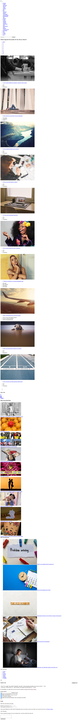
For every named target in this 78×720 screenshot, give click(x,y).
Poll (3, 31)
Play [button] (4, 10)
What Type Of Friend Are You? (6, 506)
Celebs (4, 4)
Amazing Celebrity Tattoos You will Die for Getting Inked (11, 536)
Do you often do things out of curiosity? (11, 148)
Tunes (4, 7)
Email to (2, 705)
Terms (4, 675)
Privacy (4, 674)
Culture (4, 20)
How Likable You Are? (4, 431)
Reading (4, 21)
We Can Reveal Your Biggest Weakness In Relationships (11, 491)
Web (4, 25)
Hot (3, 9)
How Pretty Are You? (4, 476)
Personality (5, 30)
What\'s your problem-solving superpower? (45, 564)
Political (4, 28)
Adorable (5, 11)
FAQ (4, 672)
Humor (4, 13)
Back (4, 41)
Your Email (2, 707)
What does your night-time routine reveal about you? (47, 667)
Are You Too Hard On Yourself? (6, 461)
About (4, 671)
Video (4, 32)
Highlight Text (74, 682)
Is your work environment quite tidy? (10, 215)
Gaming (4, 22)
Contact (4, 673)
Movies (4, 6)
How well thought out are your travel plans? (12, 315)
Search (13, 37)
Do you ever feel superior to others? (10, 182)
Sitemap (4, 676)
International (5, 26)
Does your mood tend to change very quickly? (12, 348)
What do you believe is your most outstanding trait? (13, 281)
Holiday (4, 18)
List (3, 34)
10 (3, 52)
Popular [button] (4, 3)
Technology (5, 24)
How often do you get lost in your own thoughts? (13, 115)
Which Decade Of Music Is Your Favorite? (8, 446)
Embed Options (3, 691)
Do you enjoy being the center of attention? (11, 248)
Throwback (5, 14)
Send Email (3, 718)
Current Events (6, 29)
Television (5, 5)
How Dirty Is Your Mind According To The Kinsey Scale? (11, 416)
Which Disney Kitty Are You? (6, 521)
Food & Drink (5, 15)
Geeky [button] (4, 19)
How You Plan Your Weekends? (43, 641)
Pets (4, 17)
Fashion (4, 8)
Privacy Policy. (33, 689)
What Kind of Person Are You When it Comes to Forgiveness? (49, 615)
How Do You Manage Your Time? (43, 590)
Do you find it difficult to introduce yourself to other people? (15, 82)
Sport (4, 27)
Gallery (4, 33)
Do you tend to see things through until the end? (13, 381)
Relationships (5, 16)
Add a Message (3, 711)
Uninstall (4, 678)
